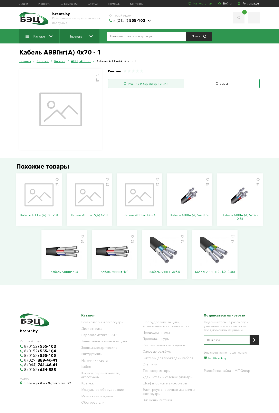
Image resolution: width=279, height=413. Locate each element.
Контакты (136, 4)
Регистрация (251, 3)
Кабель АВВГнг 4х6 (64, 272)
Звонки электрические (99, 348)
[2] (129, 71)
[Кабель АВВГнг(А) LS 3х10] (39, 195)
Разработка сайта (217, 371)
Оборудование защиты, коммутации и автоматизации (166, 324)
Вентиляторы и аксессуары (102, 322)
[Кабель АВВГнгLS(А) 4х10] (89, 195)
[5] (141, 71)
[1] (125, 71)
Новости (44, 4)
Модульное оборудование (102, 390)
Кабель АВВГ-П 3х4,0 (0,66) (215, 272)
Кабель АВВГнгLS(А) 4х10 (89, 215)
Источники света (94, 360)
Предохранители (156, 332)
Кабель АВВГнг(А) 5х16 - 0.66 (240, 217)
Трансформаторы (157, 371)
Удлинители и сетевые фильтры (168, 377)
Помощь (114, 4)
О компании (69, 4)
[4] (137, 71)
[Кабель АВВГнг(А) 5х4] (139, 195)
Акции (23, 4)
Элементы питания (157, 400)
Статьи (93, 4)
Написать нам (202, 3)
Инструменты (92, 354)
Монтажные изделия (97, 396)
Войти (227, 3)
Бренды (76, 36)
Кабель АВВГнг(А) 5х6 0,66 (189, 215)
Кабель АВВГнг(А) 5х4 (139, 215)
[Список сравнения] (254, 17)
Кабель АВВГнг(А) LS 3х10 (39, 215)
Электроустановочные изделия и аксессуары (169, 391)
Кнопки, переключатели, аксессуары (100, 375)
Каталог (39, 36)
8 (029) (41, 360)
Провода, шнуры (156, 339)
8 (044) (41, 365)
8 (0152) (129, 20)
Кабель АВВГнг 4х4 (114, 272)
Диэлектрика (91, 329)
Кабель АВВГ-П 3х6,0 (164, 272)
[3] (133, 71)
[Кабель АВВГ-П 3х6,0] (164, 251)
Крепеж (87, 383)
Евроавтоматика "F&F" (99, 335)
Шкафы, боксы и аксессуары (165, 383)
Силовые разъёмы (157, 351)
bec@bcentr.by (217, 358)
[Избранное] (238, 17)
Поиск (196, 36)
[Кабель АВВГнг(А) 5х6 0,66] (190, 195)
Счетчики (150, 364)
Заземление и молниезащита (104, 341)
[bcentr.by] (33, 18)
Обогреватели (92, 402)
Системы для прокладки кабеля (168, 358)
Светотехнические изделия (164, 345)
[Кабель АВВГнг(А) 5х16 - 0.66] (240, 195)
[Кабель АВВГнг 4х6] (64, 251)
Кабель (87, 367)
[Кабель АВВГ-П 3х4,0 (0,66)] (215, 251)
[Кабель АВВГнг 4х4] (114, 251)
